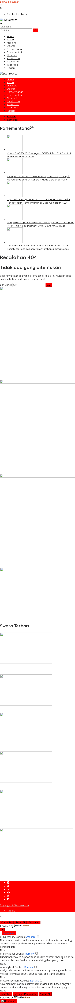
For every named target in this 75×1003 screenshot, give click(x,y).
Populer (11, 116)
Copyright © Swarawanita (14, 905)
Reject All (20, 922)
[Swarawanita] (8, 20)
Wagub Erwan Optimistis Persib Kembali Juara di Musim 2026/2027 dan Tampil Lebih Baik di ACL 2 (32, 786)
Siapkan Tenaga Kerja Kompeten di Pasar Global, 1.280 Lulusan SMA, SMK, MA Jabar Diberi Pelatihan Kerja (36, 748)
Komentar (12, 119)
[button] (35, 30)
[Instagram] (8, 889)
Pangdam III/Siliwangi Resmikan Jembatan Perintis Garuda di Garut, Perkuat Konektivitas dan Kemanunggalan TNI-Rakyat (35, 825)
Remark (29, 953)
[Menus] (1, 5)
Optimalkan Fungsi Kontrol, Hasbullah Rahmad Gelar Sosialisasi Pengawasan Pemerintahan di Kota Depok (38, 247)
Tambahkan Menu (17, 14)
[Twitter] (8, 886)
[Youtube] (8, 892)
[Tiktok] (8, 896)
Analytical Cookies (13, 967)
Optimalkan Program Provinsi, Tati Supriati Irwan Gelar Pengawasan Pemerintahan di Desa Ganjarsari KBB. (38, 201)
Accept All (34, 922)
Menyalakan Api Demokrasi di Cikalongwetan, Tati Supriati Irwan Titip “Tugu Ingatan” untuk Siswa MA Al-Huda (40, 224)
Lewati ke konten (9, 1)
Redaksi (11, 910)
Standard (30, 936)
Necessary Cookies (14, 936)
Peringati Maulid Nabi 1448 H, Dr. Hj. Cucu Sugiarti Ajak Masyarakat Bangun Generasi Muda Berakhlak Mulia (38, 178)
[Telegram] (8, 899)
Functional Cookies (14, 953)
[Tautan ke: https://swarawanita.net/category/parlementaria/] (32, 128)
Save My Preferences (25, 994)
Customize (6, 922)
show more (9, 933)
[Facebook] (8, 882)
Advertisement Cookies (16, 980)
